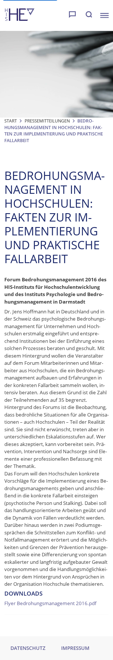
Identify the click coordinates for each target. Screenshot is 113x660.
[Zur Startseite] (19, 15)
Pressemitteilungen (47, 121)
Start (10, 121)
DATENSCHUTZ (27, 648)
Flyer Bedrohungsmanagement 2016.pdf (50, 603)
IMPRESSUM (75, 648)
